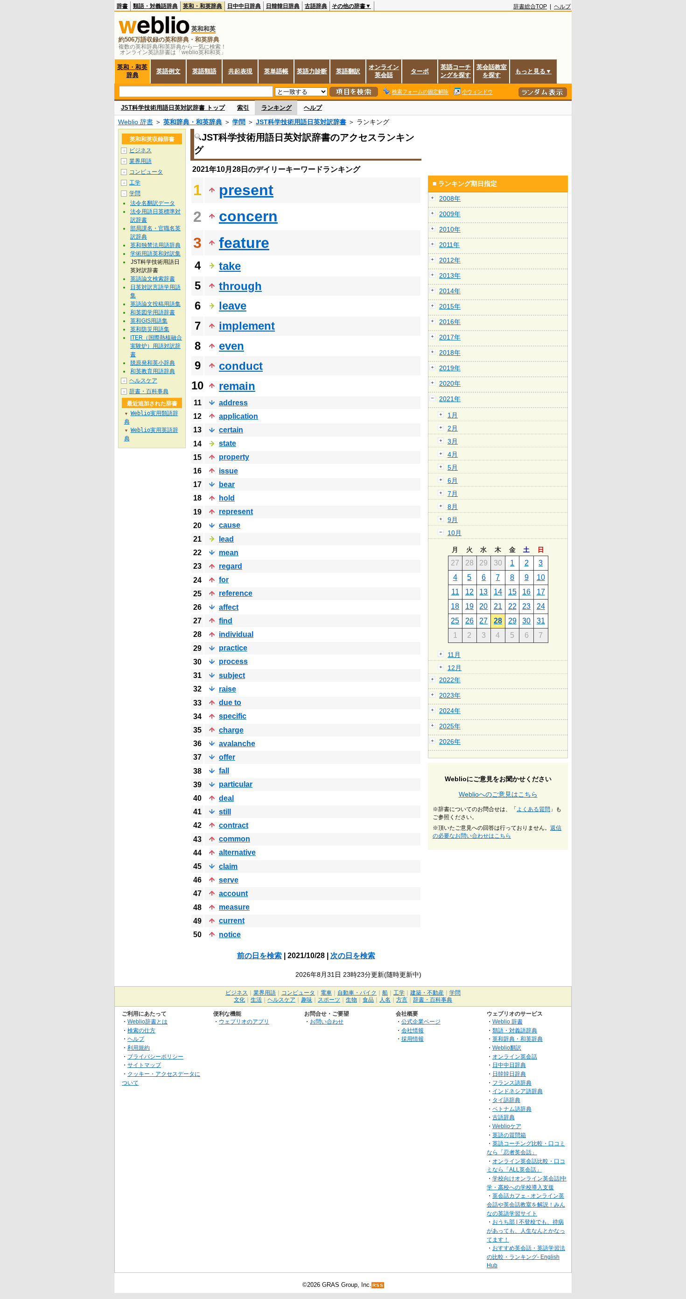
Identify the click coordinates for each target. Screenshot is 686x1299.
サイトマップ (144, 1065)
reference (235, 593)
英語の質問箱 (509, 1135)
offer (227, 757)
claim (228, 866)
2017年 (450, 337)
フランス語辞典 (512, 1083)
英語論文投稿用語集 (155, 304)
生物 (351, 999)
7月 (453, 493)
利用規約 (138, 1048)
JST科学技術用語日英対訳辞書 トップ (173, 107)
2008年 (450, 198)
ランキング (276, 107)
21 (498, 606)
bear (227, 484)
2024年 (450, 710)
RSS (378, 1285)
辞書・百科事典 (148, 391)
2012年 (450, 260)
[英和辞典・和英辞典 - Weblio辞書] (154, 31)
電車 (326, 992)
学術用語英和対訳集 (155, 253)
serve (228, 880)
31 (541, 621)
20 (483, 606)
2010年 (450, 229)
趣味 (306, 999)
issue (228, 471)
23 (526, 606)
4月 (453, 454)
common (234, 839)
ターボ (420, 71)
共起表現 (240, 71)
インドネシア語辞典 (517, 1091)
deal (226, 798)
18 (455, 606)
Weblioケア (506, 1126)
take (230, 266)
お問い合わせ (326, 1021)
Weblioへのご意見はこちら (498, 794)
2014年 (450, 291)
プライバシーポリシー (155, 1056)
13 (483, 592)
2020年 (450, 383)
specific (232, 716)
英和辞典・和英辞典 (192, 122)
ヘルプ (562, 6)
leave (232, 305)
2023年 (450, 695)
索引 (243, 107)
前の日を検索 (259, 956)
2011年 (449, 244)
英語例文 (168, 71)
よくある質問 (533, 809)
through (240, 286)
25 (455, 621)
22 (512, 606)
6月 (453, 480)
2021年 (450, 398)
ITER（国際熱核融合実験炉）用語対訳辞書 (156, 346)
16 (526, 592)
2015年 (450, 306)
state (227, 443)
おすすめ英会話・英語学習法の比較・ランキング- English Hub (526, 1256)
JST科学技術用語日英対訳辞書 (301, 122)
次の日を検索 (352, 956)
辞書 (122, 6)
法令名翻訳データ (152, 203)
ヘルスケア (143, 380)
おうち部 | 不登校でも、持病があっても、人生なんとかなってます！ (526, 1230)
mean (228, 553)
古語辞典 (316, 6)
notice (230, 935)
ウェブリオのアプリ (244, 1021)
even (231, 345)
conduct (241, 366)
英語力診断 (312, 71)
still (225, 812)
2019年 (450, 368)
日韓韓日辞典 (283, 6)
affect (228, 607)
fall (224, 771)
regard (230, 566)
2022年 (450, 680)
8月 (453, 506)
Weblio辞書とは (147, 1021)
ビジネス (140, 150)
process (233, 661)
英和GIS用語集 (149, 321)
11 (455, 592)
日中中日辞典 (244, 6)
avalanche (237, 744)
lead (226, 539)
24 (541, 606)
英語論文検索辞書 (152, 278)
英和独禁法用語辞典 (155, 245)
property (234, 457)
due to (230, 702)
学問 (238, 122)
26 (469, 621)
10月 (455, 533)
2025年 (450, 726)
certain (231, 430)
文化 (239, 999)
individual (236, 634)
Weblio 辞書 (135, 122)
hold (227, 498)
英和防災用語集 (149, 329)
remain (237, 386)
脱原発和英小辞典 (152, 363)
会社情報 (412, 1030)
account (233, 893)
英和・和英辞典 (202, 6)
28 (498, 621)
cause (229, 525)
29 (512, 621)
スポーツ (329, 999)
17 (541, 592)
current (232, 921)
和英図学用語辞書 (152, 312)
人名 (385, 999)
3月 (453, 441)
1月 (453, 415)
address (233, 403)
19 (469, 606)
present (246, 190)
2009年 (450, 214)
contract (233, 825)
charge (231, 730)
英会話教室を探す (491, 71)
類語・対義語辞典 (155, 6)
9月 (453, 519)
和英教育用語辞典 (152, 371)
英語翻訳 (348, 71)
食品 (368, 999)
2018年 (450, 352)
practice (233, 648)
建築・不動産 (427, 992)
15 (512, 592)
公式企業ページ (421, 1021)
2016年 (450, 321)
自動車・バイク (357, 992)
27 (483, 621)
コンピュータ (146, 172)
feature (244, 242)
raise (227, 689)
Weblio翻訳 (506, 1048)
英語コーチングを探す (456, 71)
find (225, 621)
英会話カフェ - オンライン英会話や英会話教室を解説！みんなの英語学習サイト (526, 1204)
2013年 (450, 275)
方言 (401, 999)
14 (498, 592)
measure (234, 907)
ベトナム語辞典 (512, 1109)
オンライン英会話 (384, 71)
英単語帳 (276, 71)
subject (232, 675)
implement (247, 325)
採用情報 (412, 1039)
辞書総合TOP (530, 6)
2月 (453, 428)
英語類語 (204, 71)
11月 (454, 654)
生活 (256, 999)
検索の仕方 (141, 1030)
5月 (453, 467)
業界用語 (140, 161)
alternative (237, 852)
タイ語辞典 (506, 1100)
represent (236, 511)
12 (469, 592)
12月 (455, 667)
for (224, 580)
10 (541, 577)
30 (526, 621)
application (238, 416)
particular (235, 784)
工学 (134, 182)
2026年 (450, 741)
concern (248, 216)
